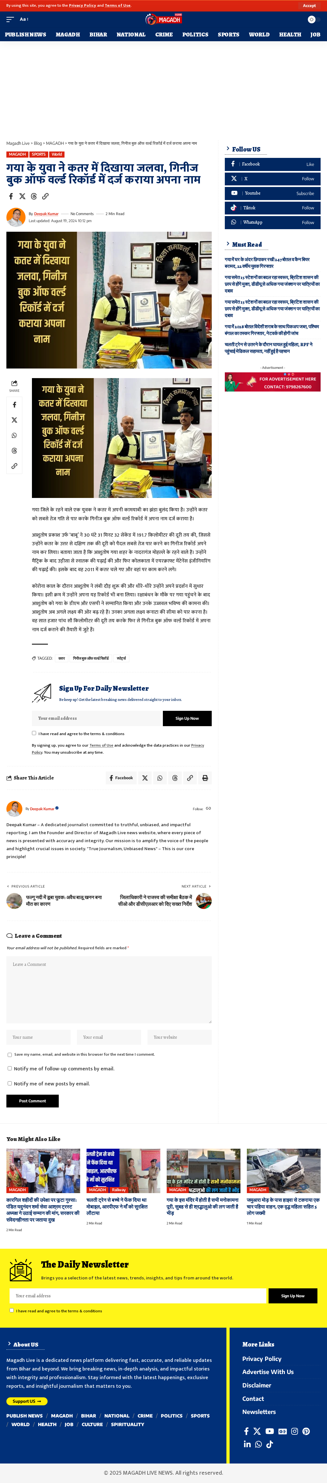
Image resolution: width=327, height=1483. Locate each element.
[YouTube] (270, 1431)
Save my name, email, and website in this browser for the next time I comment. (84, 1054)
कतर (61, 658)
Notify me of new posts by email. (52, 1084)
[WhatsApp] (273, 222)
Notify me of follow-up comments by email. (64, 1069)
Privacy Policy (82, 5)
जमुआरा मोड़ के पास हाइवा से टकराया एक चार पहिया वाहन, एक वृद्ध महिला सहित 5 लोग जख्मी (283, 1207)
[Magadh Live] (163, 19)
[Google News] (282, 1431)
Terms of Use (118, 5)
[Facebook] (273, 164)
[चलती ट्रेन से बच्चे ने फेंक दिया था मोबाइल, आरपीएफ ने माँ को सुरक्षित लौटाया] (123, 1171)
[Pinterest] (306, 1431)
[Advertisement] (163, 89)
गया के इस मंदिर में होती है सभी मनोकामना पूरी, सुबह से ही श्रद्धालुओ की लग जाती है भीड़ (203, 1207)
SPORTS (38, 154)
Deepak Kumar (46, 213)
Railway (119, 1189)
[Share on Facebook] (10, 196)
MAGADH (17, 154)
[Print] (205, 778)
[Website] (208, 808)
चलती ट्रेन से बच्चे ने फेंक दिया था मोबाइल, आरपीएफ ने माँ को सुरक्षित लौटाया (117, 1207)
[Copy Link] (45, 196)
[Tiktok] (273, 208)
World (57, 154)
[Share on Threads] (33, 196)
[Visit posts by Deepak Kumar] (16, 217)
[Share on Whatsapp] (14, 435)
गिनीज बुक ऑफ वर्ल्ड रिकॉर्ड (91, 658)
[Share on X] (22, 196)
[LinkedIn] (247, 1444)
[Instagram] (295, 1431)
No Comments (82, 213)
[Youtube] (273, 193)
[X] (273, 179)
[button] (309, 5)
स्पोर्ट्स (121, 658)
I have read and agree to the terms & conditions (82, 734)
